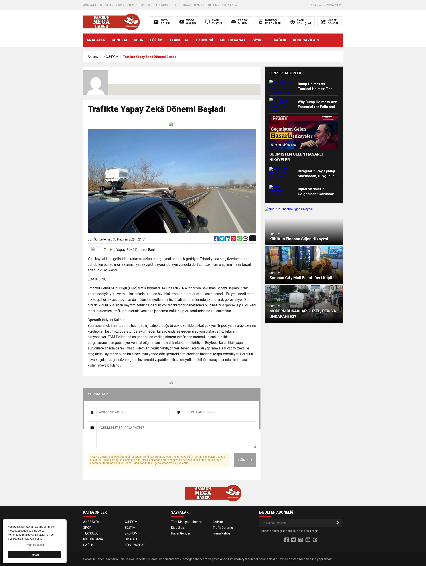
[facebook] (216, 240)
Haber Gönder (180, 533)
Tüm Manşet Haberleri (186, 522)
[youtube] (308, 540)
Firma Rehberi (222, 533)
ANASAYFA (89, 5)
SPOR (118, 5)
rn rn (171, 123)
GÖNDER (245, 460)
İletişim (218, 522)
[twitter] (222, 240)
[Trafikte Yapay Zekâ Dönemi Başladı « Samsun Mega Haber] (111, 21)
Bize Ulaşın (178, 527)
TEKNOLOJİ (145, 5)
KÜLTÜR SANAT (181, 5)
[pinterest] (234, 240)
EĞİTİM (130, 5)
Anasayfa (94, 57)
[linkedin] (228, 240)
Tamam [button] (34, 554)
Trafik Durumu (223, 527)
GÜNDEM (105, 5)
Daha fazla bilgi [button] (35, 544)
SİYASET (199, 5)
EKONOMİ (162, 5)
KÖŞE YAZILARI (230, 5)
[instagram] (300, 540)
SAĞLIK (212, 5)
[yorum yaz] (245, 240)
